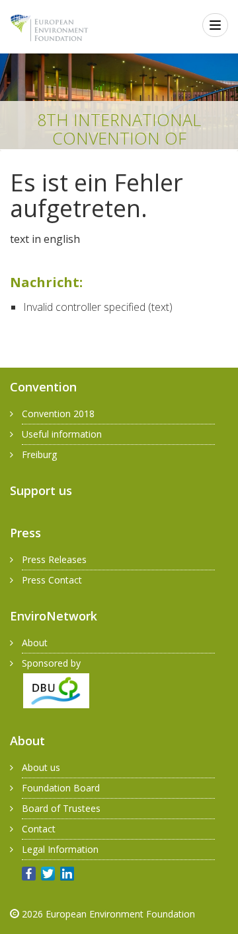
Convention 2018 (58, 413)
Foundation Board (61, 788)
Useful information (62, 434)
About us (41, 767)
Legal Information (60, 849)
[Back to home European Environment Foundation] (49, 27)
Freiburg (39, 454)
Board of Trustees (61, 808)
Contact (39, 828)
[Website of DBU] (49, 689)
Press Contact (52, 580)
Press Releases (54, 559)
